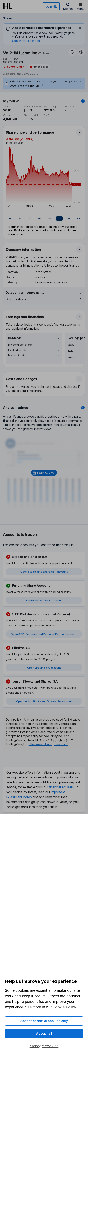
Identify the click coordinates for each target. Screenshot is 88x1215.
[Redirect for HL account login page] (44, 473)
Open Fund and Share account (44, 600)
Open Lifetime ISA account (44, 667)
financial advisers (61, 787)
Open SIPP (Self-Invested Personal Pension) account (44, 634)
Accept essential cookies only (44, 1021)
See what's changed (26, 40)
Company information (23, 249)
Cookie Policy (64, 1007)
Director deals (16, 299)
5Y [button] (68, 218)
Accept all (44, 1033)
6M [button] (49, 218)
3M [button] (39, 218)
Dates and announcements (25, 292)
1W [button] (19, 218)
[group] (44, 218)
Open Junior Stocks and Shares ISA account (44, 701)
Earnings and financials (25, 317)
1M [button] (29, 218)
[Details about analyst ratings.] (83, 408)
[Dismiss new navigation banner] (80, 28)
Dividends (15, 338)
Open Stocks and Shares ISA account (44, 571)
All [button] (78, 218)
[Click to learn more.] (83, 101)
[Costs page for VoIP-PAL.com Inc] (44, 384)
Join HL (51, 6)
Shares (7, 18)
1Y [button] (59, 218)
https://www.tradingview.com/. (48, 744)
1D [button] (9, 218)
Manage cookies (44, 1046)
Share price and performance (30, 132)
